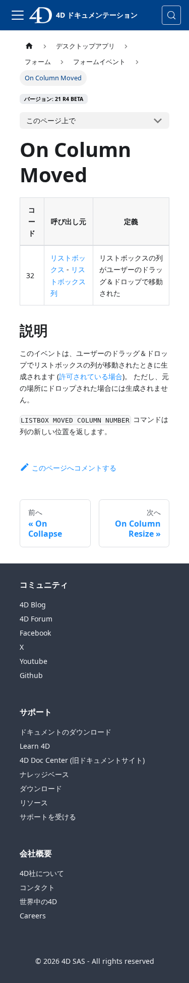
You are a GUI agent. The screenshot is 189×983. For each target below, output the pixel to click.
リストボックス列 (68, 281)
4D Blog (33, 604)
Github (31, 675)
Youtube (33, 661)
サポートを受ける (48, 816)
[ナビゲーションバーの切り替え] (17, 15)
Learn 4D (35, 746)
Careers (33, 915)
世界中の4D (38, 901)
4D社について (42, 873)
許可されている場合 (90, 376)
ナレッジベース (44, 774)
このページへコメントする (74, 468)
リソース (34, 802)
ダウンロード (41, 788)
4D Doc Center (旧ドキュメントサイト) (82, 760)
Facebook (35, 633)
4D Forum (36, 619)
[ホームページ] (29, 46)
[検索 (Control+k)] (171, 15)
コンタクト (37, 887)
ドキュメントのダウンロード (65, 732)
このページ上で (51, 120)
